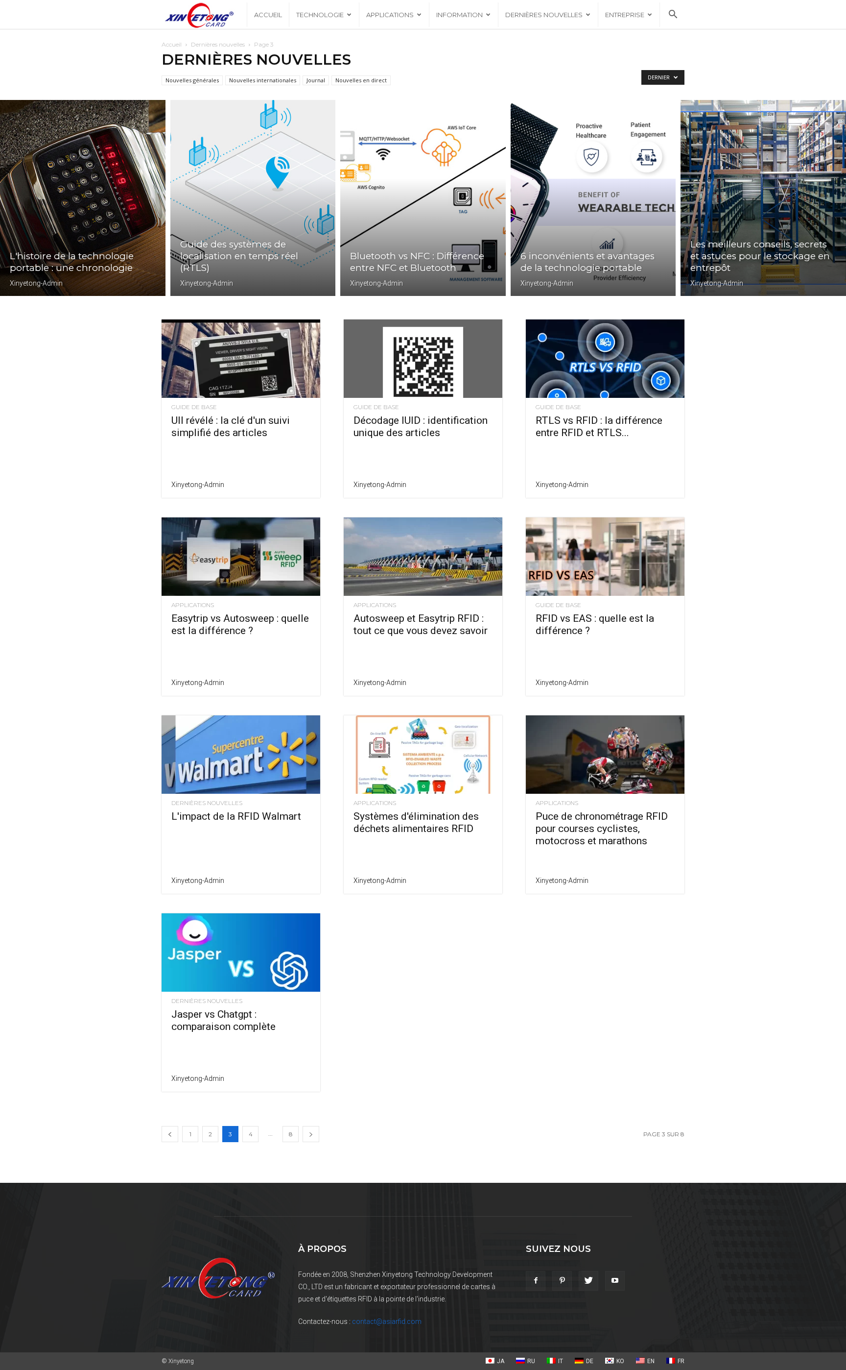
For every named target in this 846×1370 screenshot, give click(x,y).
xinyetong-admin (36, 283)
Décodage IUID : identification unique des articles (420, 427)
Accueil (268, 15)
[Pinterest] (562, 1281)
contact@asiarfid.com (387, 1321)
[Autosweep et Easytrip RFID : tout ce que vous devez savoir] (423, 556)
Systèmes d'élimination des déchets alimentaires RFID (416, 822)
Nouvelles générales (192, 80)
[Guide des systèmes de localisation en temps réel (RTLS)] (253, 198)
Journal (315, 80)
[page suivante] (311, 1134)
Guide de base (194, 407)
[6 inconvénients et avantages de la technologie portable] (593, 198)
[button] (672, 15)
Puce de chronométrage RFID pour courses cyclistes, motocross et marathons (602, 828)
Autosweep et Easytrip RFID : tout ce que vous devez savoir (420, 624)
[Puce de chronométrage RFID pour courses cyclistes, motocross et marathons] (605, 754)
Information (459, 15)
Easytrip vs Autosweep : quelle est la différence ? (240, 624)
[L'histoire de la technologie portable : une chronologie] (82, 198)
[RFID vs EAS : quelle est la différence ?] (605, 556)
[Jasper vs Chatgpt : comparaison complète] (241, 952)
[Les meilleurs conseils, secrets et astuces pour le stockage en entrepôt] (763, 198)
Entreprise (624, 15)
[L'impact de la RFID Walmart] (241, 754)
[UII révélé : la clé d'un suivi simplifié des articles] (241, 358)
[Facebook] (535, 1281)
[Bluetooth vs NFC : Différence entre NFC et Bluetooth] (423, 198)
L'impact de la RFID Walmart (236, 816)
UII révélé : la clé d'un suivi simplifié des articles (230, 427)
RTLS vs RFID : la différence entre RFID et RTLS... (599, 427)
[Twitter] (588, 1281)
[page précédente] (170, 1134)
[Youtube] (615, 1281)
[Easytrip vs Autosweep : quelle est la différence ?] (241, 556)
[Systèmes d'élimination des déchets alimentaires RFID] (423, 754)
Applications (390, 15)
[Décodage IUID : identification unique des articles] (423, 358)
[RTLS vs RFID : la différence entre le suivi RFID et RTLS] (605, 358)
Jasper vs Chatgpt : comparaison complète (223, 1020)
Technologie (320, 15)
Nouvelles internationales (262, 80)
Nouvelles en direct (361, 80)
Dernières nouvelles (544, 15)
